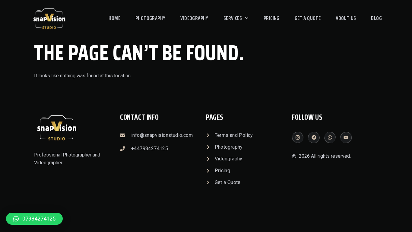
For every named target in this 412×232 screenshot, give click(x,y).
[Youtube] (346, 137)
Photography (150, 18)
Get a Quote (308, 18)
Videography (194, 18)
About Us (346, 18)
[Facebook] (313, 137)
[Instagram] (297, 137)
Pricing (272, 18)
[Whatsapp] (330, 137)
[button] (34, 219)
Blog (376, 18)
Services (232, 18)
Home (114, 18)
